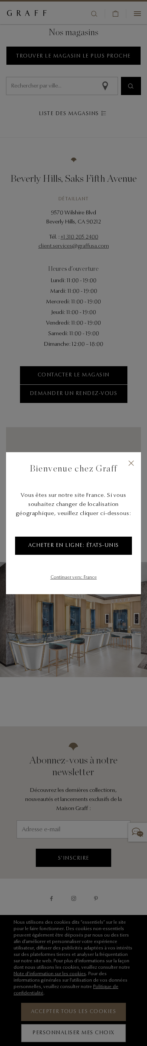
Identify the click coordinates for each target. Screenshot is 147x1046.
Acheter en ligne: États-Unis (73, 545)
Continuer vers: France (74, 577)
